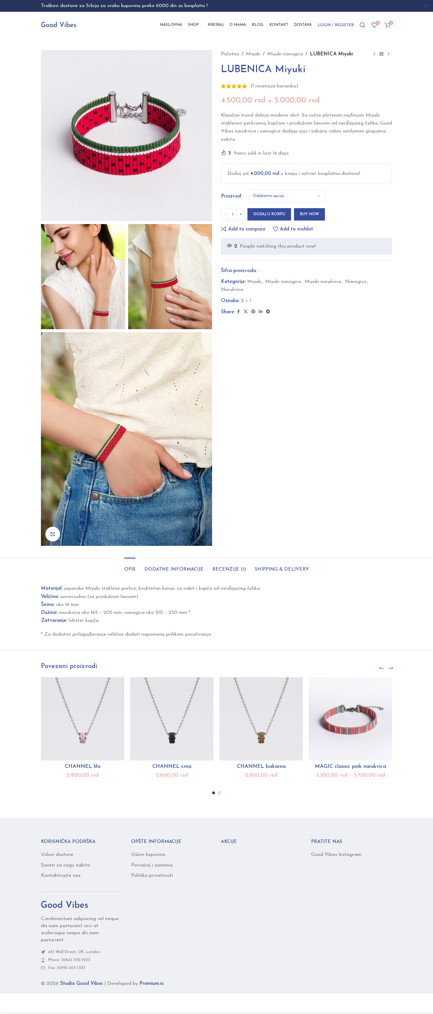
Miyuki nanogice (285, 54)
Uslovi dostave (57, 854)
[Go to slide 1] (213, 792)
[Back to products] (381, 54)
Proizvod (231, 196)
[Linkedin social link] (260, 312)
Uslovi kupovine (148, 854)
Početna (230, 54)
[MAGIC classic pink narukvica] (350, 719)
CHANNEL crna (171, 766)
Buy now (309, 214)
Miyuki (253, 54)
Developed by (135, 983)
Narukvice (232, 289)
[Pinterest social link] (253, 312)
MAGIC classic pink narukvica (350, 766)
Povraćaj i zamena (151, 865)
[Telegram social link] (268, 312)
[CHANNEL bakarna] (261, 719)
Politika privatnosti (152, 875)
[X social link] (245, 312)
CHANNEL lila (82, 766)
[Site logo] (58, 24)
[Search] (362, 25)
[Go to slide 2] (219, 792)
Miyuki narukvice (323, 281)
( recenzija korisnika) (274, 86)
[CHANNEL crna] (172, 719)
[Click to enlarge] (52, 534)
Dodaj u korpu (269, 214)
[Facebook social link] (238, 312)
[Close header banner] (425, 6)
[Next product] (388, 54)
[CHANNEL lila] (82, 719)
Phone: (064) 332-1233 (69, 960)
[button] (381, 668)
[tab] (129, 567)
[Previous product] (374, 54)
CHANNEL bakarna (261, 766)
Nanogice (355, 281)
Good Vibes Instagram (336, 854)
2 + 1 (246, 300)
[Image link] (64, 904)
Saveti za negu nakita (65, 865)
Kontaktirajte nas (60, 875)
